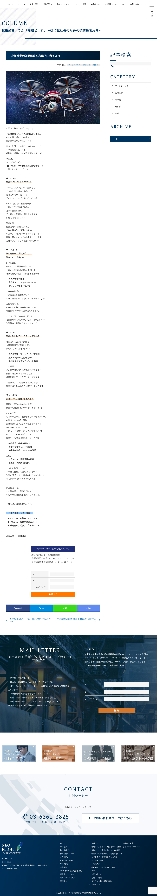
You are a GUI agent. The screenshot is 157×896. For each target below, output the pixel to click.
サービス (21, 4)
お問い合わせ (135, 4)
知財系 (95, 65)
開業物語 (63, 867)
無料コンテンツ (63, 4)
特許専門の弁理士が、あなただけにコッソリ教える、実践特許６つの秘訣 (107, 855)
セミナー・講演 (80, 4)
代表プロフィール (67, 860)
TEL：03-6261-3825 (10, 869)
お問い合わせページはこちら (113, 818)
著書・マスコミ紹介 (68, 878)
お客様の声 (95, 4)
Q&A (123, 4)
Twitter (41, 608)
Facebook (18, 608)
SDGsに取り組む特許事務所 (71, 871)
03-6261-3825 (49, 816)
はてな (88, 608)
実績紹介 (63, 881)
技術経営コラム (111, 4)
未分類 (118, 100)
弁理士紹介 (34, 4)
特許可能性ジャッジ (68, 854)
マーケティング (74, 65)
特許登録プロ (65, 850)
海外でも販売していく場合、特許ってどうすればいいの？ (30, 620)
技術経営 (86, 65)
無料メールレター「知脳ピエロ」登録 (106, 847)
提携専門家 (96, 885)
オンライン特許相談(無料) (102, 881)
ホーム (10, 4)
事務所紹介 (48, 4)
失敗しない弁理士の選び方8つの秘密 (106, 850)
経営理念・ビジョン (68, 874)
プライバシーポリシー (131, 847)
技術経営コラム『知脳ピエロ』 (104, 867)
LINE (65, 608)
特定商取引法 (128, 843)
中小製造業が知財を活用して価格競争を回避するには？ (77, 620)
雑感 (117, 113)
